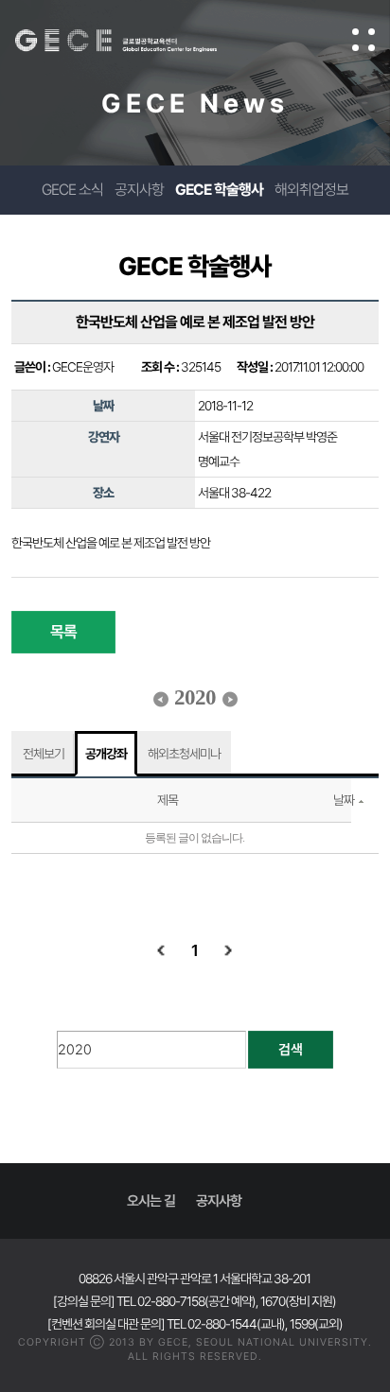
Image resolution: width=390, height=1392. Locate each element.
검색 (290, 1049)
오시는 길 (151, 1200)
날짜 (343, 800)
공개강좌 (106, 753)
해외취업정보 (311, 190)
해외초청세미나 (184, 753)
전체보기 (43, 753)
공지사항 (139, 190)
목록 (63, 631)
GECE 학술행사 (219, 190)
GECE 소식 (72, 190)
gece (135, 40)
